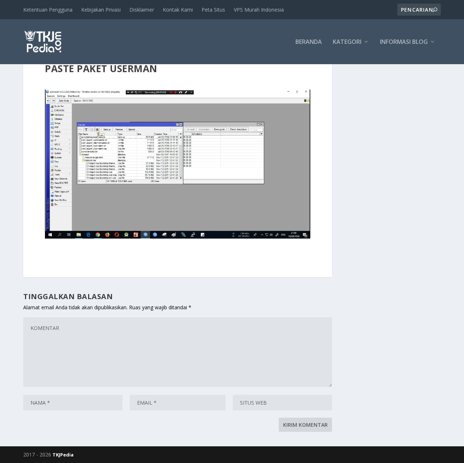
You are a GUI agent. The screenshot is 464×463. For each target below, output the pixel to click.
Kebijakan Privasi (101, 9)
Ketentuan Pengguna (47, 9)
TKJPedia (63, 454)
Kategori (347, 42)
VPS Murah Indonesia (259, 9)
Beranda (308, 42)
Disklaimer (141, 9)
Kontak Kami (178, 9)
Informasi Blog (404, 42)
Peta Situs (213, 9)
